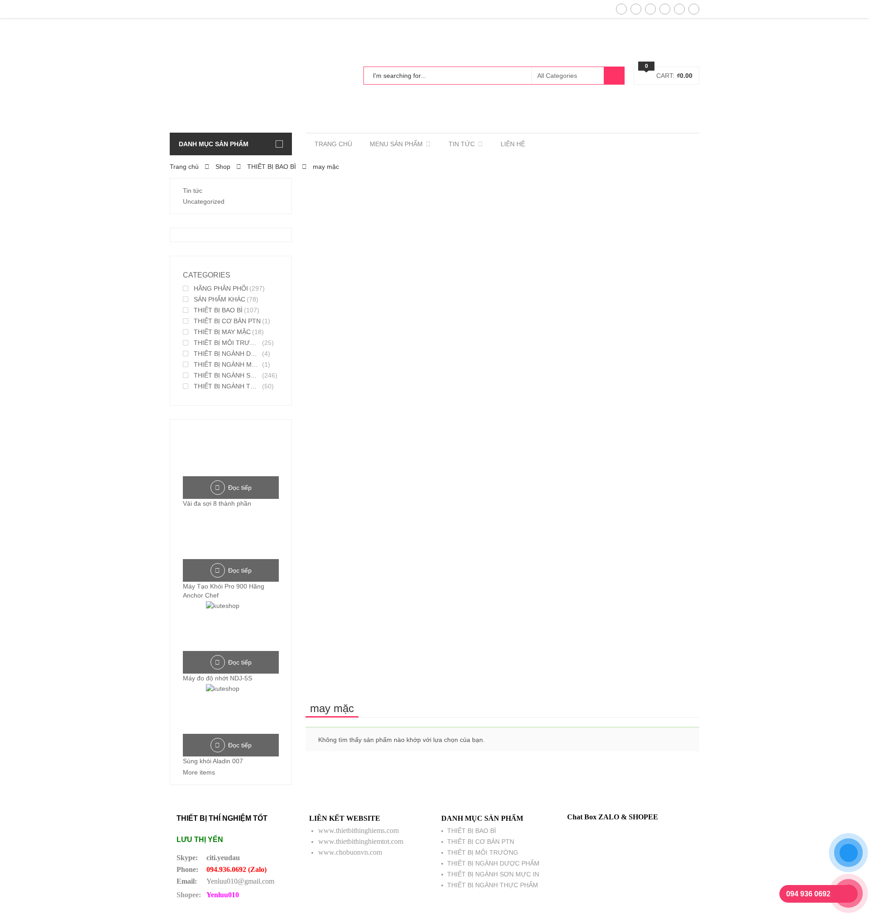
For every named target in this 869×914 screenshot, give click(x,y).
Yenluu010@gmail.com (240, 881)
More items (199, 772)
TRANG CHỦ (333, 144)
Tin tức (192, 190)
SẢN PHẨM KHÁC (219, 299)
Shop (222, 166)
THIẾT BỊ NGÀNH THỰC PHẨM (227, 386)
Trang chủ (184, 166)
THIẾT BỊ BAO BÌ (271, 166)
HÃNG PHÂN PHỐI (221, 288)
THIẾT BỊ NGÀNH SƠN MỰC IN (227, 375)
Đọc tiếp (240, 487)
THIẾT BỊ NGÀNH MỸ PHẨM (227, 364)
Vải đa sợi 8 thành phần (217, 503)
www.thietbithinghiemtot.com (360, 841)
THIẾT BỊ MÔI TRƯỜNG (227, 342)
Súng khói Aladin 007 (213, 761)
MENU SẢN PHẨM (396, 144)
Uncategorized (203, 201)
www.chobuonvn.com (350, 852)
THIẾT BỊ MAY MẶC (222, 331)
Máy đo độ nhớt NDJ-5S (217, 678)
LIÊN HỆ (513, 144)
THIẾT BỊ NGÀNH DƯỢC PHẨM (227, 353)
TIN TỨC (462, 144)
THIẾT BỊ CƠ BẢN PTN (227, 321)
